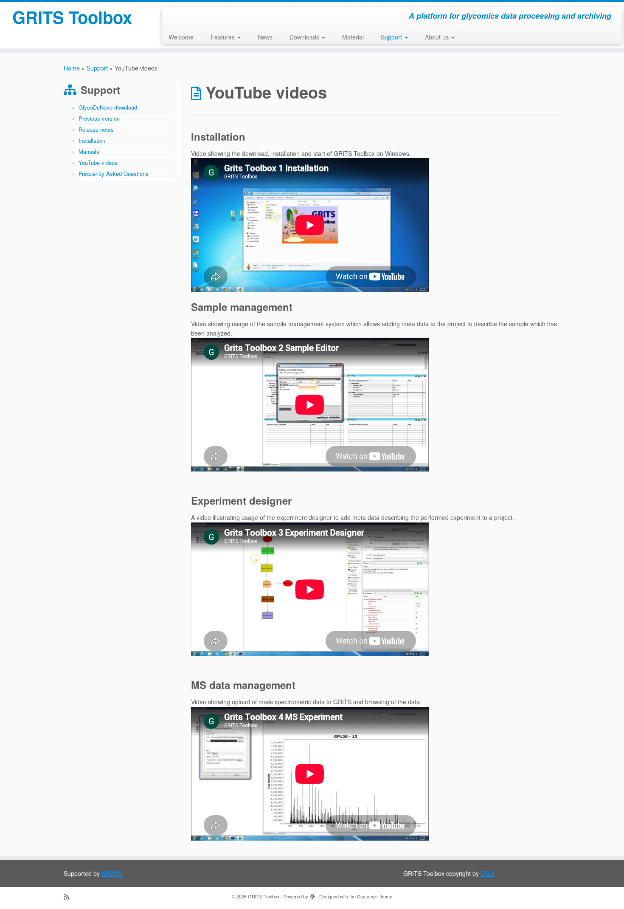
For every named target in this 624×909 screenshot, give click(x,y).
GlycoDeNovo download (108, 107)
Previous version (99, 118)
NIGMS (112, 873)
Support (392, 37)
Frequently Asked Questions (114, 173)
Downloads (305, 37)
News (265, 37)
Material (353, 37)
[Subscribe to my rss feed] (69, 896)
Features (223, 37)
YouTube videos (98, 162)
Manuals (89, 151)
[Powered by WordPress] (312, 895)
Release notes (96, 129)
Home (72, 68)
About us (437, 37)
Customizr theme (374, 896)
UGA (488, 873)
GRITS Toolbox (72, 17)
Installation (92, 140)
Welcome (181, 37)
